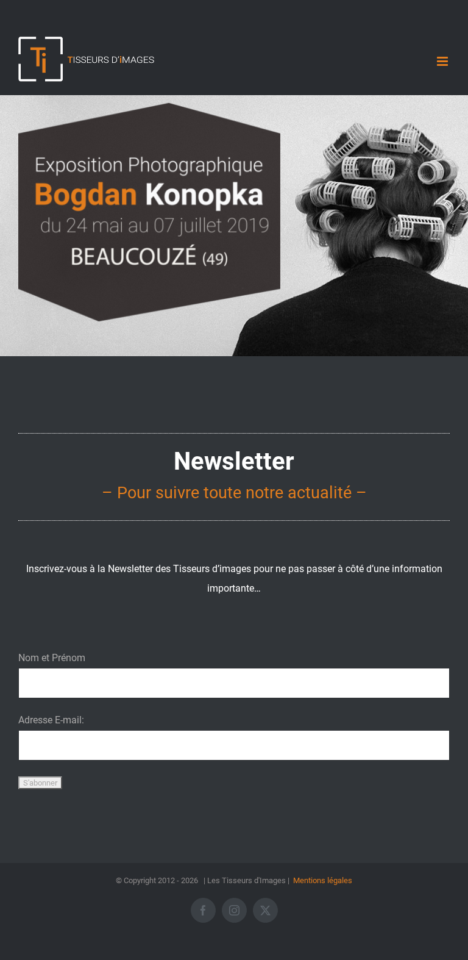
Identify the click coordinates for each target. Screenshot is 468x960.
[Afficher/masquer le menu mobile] (443, 61)
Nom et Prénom (51, 658)
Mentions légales (322, 880)
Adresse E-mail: (51, 720)
